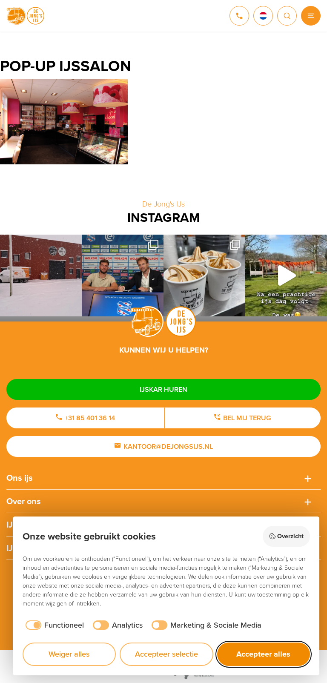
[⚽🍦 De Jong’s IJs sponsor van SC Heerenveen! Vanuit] (123, 275)
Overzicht (290, 536)
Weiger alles (69, 654)
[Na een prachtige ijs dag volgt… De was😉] (286, 275)
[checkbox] (53, 625)
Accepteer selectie (166, 654)
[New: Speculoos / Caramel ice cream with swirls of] (204, 275)
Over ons (23, 501)
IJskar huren (163, 389)
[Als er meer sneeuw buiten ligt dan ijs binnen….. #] (41, 275)
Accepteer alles (263, 654)
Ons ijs (19, 477)
